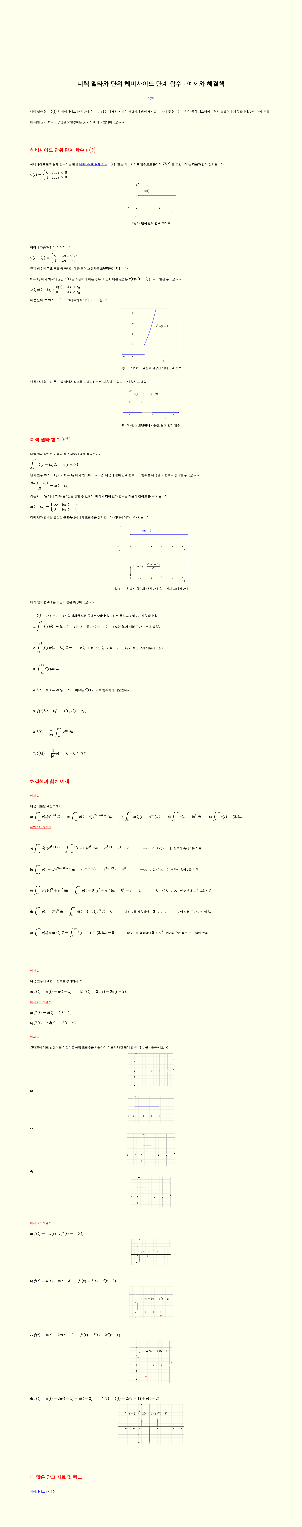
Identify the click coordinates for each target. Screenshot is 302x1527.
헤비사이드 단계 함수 (93, 164)
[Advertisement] (151, 52)
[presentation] (53, 111)
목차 (151, 98)
